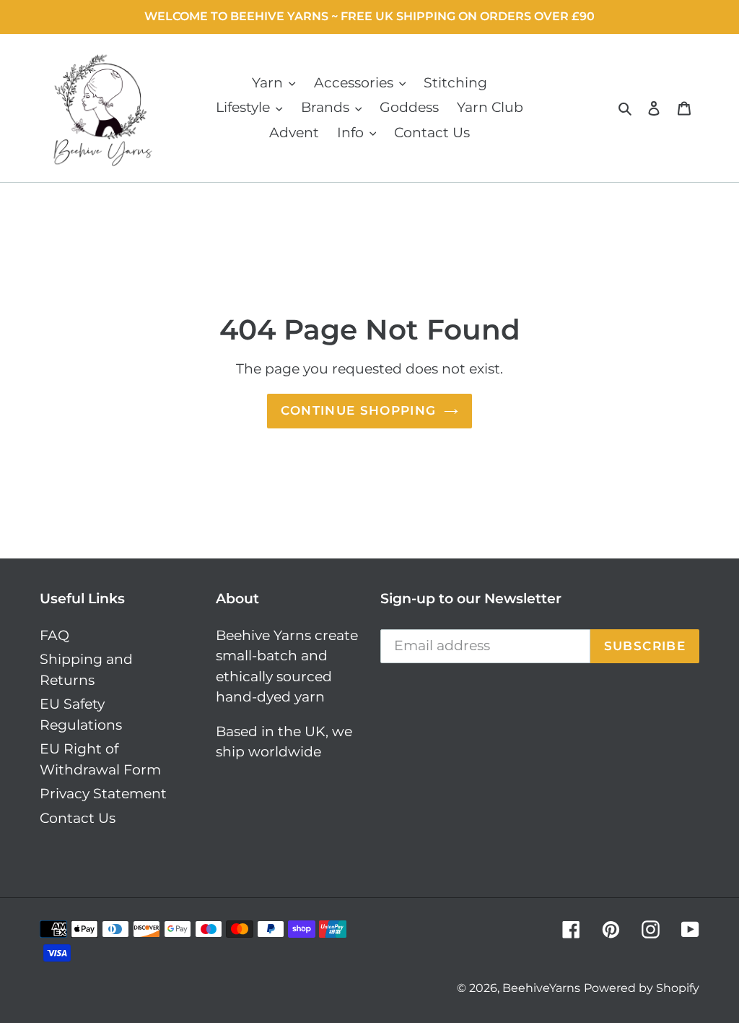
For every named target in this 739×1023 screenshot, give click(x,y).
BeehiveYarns (541, 988)
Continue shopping (358, 410)
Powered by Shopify (641, 988)
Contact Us (77, 818)
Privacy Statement (103, 793)
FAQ (54, 635)
